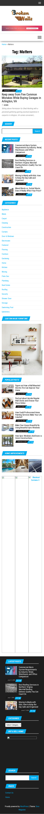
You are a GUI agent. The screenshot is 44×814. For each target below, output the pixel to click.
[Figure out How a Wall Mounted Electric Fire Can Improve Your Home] (7, 389)
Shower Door (6, 298)
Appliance (5, 209)
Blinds (4, 214)
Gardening (5, 258)
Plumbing (5, 281)
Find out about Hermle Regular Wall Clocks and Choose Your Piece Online (27, 400)
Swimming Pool (7, 307)
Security (5, 294)
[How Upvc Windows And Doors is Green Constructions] (7, 440)
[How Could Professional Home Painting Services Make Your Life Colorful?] (7, 415)
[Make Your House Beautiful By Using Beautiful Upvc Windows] (7, 427)
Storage (5, 303)
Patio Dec (5, 276)
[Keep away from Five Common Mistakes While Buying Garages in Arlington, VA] (22, 71)
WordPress (24, 806)
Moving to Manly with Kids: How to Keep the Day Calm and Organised (28, 177)
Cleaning (5, 223)
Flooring (5, 249)
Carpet (4, 218)
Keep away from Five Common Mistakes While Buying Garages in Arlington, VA (21, 98)
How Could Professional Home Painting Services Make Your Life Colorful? (28, 414)
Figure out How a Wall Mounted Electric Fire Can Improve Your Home (27, 387)
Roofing (4, 289)
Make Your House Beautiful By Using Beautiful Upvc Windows (27, 426)
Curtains (5, 232)
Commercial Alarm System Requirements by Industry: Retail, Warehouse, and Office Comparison (28, 148)
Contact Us (9, 793)
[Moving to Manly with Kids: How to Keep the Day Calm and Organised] (7, 179)
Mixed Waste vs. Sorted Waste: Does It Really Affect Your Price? (28, 189)
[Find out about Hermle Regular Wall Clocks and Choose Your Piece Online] (7, 403)
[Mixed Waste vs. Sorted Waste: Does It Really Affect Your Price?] (7, 191)
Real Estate (6, 285)
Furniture (5, 254)
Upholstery (6, 312)
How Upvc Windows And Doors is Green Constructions (28, 437)
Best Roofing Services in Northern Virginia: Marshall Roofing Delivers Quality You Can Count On (28, 163)
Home (4, 44)
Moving (4, 272)
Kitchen (4, 267)
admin (6, 105)
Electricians (6, 241)
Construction (6, 227)
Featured (5, 245)
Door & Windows (8, 236)
